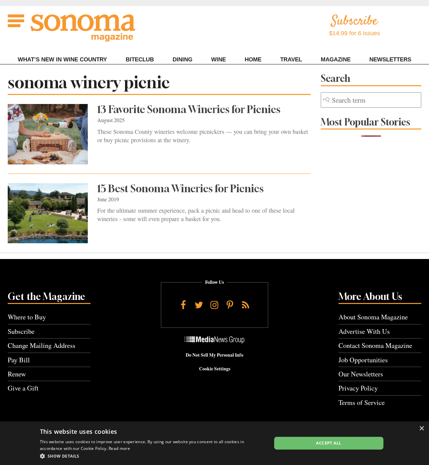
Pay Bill (19, 359)
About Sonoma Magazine (373, 316)
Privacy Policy (358, 388)
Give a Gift (23, 388)
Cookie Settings (214, 368)
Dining (182, 59)
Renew (17, 373)
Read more (119, 448)
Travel (291, 59)
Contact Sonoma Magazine (375, 345)
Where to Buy (27, 316)
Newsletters (390, 59)
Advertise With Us (364, 331)
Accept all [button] (328, 443)
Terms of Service (362, 402)
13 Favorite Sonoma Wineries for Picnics (189, 109)
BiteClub (140, 59)
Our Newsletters (361, 373)
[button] (152, 456)
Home (253, 59)
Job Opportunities (363, 359)
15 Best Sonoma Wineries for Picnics (180, 189)
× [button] (421, 428)
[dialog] (214, 443)
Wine (218, 59)
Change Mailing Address (41, 345)
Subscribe (21, 331)
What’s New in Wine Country (62, 59)
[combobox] (371, 100)
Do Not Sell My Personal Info (214, 355)
